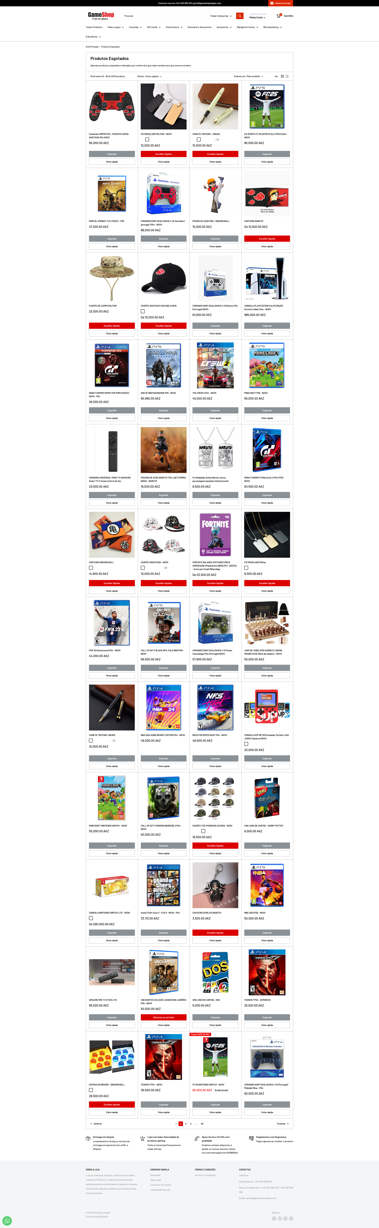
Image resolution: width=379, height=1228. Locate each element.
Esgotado (112, 154)
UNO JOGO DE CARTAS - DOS (206, 1000)
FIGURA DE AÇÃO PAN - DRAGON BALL (211, 221)
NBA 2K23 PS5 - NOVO (254, 912)
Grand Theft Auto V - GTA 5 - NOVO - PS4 (160, 912)
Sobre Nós (155, 1180)
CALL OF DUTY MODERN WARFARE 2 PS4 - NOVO (161, 827)
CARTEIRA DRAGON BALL (101, 562)
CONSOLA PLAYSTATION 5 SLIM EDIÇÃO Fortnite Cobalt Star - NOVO (263, 307)
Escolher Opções (164, 154)
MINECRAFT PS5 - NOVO (256, 393)
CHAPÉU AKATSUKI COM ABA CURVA (159, 305)
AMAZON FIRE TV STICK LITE (103, 1000)
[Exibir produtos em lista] (287, 76)
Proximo (281, 1123)
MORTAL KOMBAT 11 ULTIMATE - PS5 (106, 221)
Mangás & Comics (246, 27)
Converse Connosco (160, 1184)
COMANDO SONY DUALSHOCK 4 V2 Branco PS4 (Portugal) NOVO (215, 307)
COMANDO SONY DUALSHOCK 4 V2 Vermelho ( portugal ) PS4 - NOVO (163, 223)
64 (202, 1123)
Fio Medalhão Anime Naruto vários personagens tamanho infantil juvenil (210, 479)
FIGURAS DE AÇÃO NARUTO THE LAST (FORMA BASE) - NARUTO (163, 479)
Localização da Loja (160, 1189)
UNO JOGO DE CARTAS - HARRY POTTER (263, 825)
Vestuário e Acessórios (200, 27)
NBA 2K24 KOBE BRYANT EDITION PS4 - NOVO (163, 735)
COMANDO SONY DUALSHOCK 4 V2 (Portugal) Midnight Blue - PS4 (266, 1086)
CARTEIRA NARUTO (253, 221)
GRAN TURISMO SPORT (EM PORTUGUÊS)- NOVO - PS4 (109, 395)
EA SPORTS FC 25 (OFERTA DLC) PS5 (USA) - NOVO (265, 136)
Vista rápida (112, 161)
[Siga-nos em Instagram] (285, 1218)
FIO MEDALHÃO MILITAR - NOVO (156, 134)
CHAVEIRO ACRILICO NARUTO (206, 912)
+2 (114, 740)
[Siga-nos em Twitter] (280, 1218)
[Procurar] (240, 16)
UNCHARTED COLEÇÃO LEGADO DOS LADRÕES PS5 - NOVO (163, 1002)
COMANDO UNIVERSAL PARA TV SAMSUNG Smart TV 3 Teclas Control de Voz (110, 479)
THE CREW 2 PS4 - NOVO (204, 393)
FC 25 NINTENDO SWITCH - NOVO (208, 1084)
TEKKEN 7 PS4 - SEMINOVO (257, 1000)
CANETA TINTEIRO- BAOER (102, 735)
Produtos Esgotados (110, 46)
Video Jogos (114, 27)
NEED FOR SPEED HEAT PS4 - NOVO (209, 735)
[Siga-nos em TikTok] (291, 1218)
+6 (166, 568)
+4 (217, 139)
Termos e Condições (205, 1175)
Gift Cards (152, 27)
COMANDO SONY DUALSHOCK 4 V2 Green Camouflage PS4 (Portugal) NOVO (212, 652)
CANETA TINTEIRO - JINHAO (206, 134)
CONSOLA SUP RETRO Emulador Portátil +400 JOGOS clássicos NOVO (266, 737)
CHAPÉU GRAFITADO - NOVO (154, 562)
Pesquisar (155, 1175)
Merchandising (271, 27)
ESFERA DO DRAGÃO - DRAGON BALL (107, 1084)
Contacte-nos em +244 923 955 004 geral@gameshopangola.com (189, 3)
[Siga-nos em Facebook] (274, 1218)
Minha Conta (256, 17)
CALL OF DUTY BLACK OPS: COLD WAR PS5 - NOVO (162, 652)
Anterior (98, 1123)
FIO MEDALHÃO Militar (255, 562)
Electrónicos (172, 27)
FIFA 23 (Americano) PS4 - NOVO (104, 650)
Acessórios (222, 27)
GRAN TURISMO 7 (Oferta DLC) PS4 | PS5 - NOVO (264, 479)
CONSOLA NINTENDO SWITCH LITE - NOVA (109, 912)
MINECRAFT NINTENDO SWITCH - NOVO (108, 825)
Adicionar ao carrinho (163, 1017)
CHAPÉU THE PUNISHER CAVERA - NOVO (212, 825)
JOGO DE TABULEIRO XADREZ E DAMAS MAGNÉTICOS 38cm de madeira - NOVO (263, 652)
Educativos (92, 36)
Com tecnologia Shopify (97, 1216)
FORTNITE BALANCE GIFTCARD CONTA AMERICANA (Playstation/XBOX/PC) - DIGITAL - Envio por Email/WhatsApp (214, 566)
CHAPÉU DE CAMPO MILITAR (103, 305)
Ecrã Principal (92, 46)
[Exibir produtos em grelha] (282, 76)
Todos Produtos (94, 27)
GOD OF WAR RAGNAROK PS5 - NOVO (158, 393)
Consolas (134, 27)
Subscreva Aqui (282, 3)
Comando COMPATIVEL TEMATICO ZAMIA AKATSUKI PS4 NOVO (109, 136)
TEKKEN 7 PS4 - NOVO (151, 1084)
